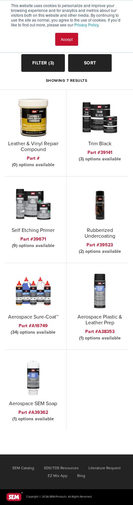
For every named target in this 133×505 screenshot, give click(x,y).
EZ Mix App (57, 475)
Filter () (43, 63)
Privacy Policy (86, 24)
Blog (81, 475)
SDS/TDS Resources (61, 468)
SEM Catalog (23, 468)
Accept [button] (67, 39)
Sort (90, 63)
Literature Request (104, 468)
